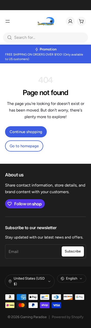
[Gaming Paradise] (45, 21)
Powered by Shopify (67, 317)
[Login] (70, 21)
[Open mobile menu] (7, 21)
